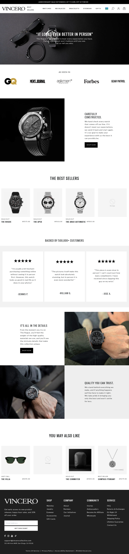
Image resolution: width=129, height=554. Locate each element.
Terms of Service (32, 551)
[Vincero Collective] (13, 8)
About (66, 506)
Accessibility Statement (64, 551)
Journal (67, 516)
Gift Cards (51, 519)
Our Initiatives (70, 512)
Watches (50, 506)
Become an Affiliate (95, 512)
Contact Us (112, 525)
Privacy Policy (47, 551)
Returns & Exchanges (116, 509)
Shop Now (26, 350)
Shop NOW (91, 145)
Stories (90, 506)
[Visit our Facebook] (5, 536)
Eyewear (50, 512)
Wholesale (91, 516)
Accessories (52, 516)
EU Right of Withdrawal (112, 513)
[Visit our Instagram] (8, 536)
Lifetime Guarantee (115, 522)
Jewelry (50, 509)
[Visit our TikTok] (16, 536)
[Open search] (113, 8)
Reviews (67, 509)
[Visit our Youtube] (12, 536)
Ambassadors (93, 509)
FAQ (109, 506)
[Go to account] (118, 8)
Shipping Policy (113, 518)
